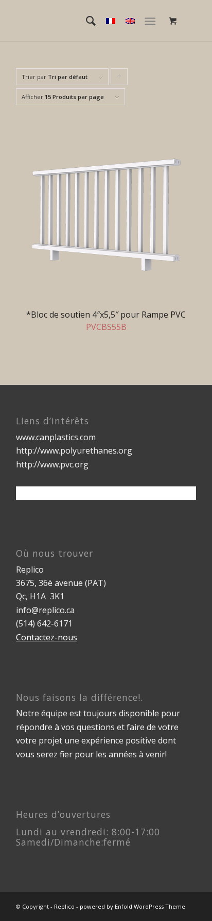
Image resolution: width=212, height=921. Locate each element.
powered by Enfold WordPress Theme (132, 906)
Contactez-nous (46, 637)
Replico (64, 906)
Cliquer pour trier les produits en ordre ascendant (119, 79)
